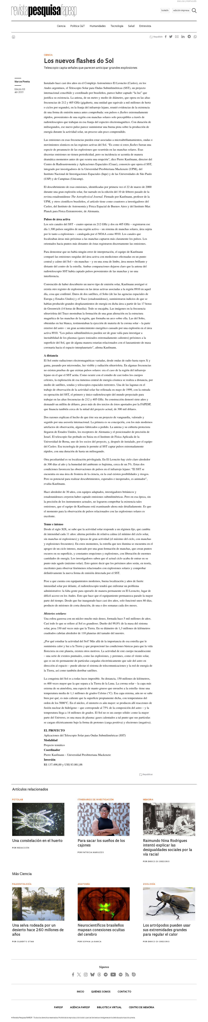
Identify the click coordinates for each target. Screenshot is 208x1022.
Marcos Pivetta (22, 82)
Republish (157, 37)
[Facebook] (74, 974)
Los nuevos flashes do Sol (78, 61)
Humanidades (98, 26)
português (191, 1)
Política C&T (77, 26)
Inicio (81, 992)
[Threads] (99, 974)
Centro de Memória (141, 1007)
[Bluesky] (92, 974)
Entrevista (145, 26)
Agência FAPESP (80, 1007)
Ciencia (61, 26)
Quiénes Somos (101, 992)
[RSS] (126, 974)
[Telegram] (105, 974)
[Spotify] (120, 974)
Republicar (148, 775)
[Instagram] (85, 974)
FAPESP (59, 1007)
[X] (79, 974)
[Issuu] (132, 974)
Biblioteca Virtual (109, 1007)
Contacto (124, 992)
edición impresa (181, 10)
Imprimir (13, 37)
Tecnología (116, 26)
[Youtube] (113, 974)
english (181, 1)
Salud (131, 26)
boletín (165, 10)
